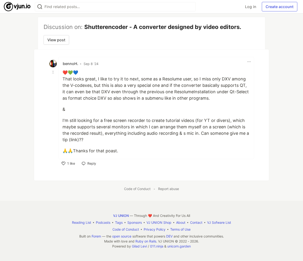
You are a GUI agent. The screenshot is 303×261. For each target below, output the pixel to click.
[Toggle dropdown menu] (249, 61)
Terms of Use (180, 229)
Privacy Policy (154, 229)
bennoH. (70, 63)
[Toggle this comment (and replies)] (53, 72)
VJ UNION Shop (159, 222)
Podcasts (103, 222)
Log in (250, 6)
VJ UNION (121, 216)
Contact (196, 222)
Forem (96, 236)
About (180, 222)
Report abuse (168, 189)
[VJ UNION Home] (17, 6)
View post (56, 39)
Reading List (81, 222)
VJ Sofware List (219, 222)
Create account (280, 6)
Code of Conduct (137, 189)
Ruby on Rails (145, 241)
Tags (119, 222)
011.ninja (156, 246)
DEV (169, 236)
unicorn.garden (179, 246)
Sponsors (134, 222)
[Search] (40, 6)
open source (121, 236)
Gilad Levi (139, 246)
